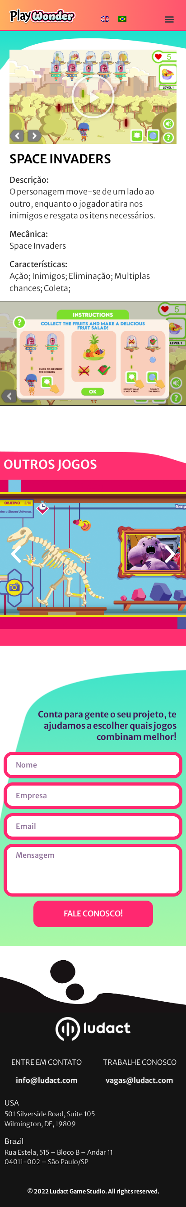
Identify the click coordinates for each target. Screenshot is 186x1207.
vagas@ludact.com (139, 1080)
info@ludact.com (47, 1080)
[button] (169, 18)
